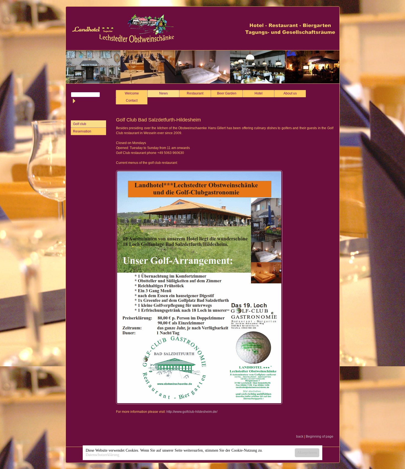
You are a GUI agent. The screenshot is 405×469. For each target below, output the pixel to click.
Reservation (82, 131)
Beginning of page (319, 436)
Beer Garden (226, 93)
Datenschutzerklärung (102, 455)
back (299, 436)
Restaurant (195, 93)
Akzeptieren (307, 453)
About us (290, 93)
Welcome (132, 93)
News (163, 93)
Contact (131, 100)
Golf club (79, 124)
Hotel (259, 93)
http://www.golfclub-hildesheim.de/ (191, 412)
